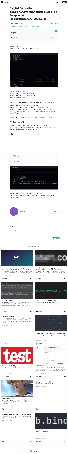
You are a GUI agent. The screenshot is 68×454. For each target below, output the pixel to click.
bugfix (13, 33)
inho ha (11, 23)
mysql (32, 26)
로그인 (64, 2)
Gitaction (13, 26)
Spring (20, 26)
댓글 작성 (56, 238)
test (38, 26)
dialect (26, 26)
